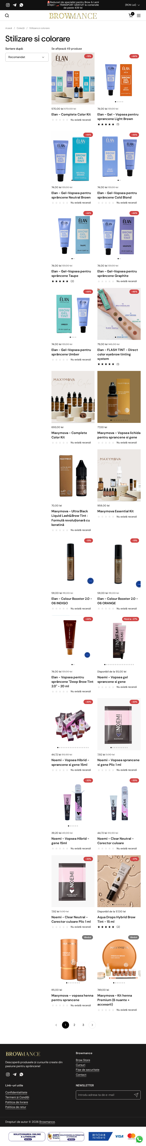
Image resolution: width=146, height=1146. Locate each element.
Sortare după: (14, 49)
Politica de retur (15, 1107)
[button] (7, 15)
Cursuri (80, 1065)
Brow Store (83, 1060)
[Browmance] (73, 15)
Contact (81, 1075)
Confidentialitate (16, 1092)
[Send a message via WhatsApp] (139, 1139)
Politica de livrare (16, 1102)
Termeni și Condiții (17, 1097)
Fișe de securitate (87, 1070)
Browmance (47, 1122)
